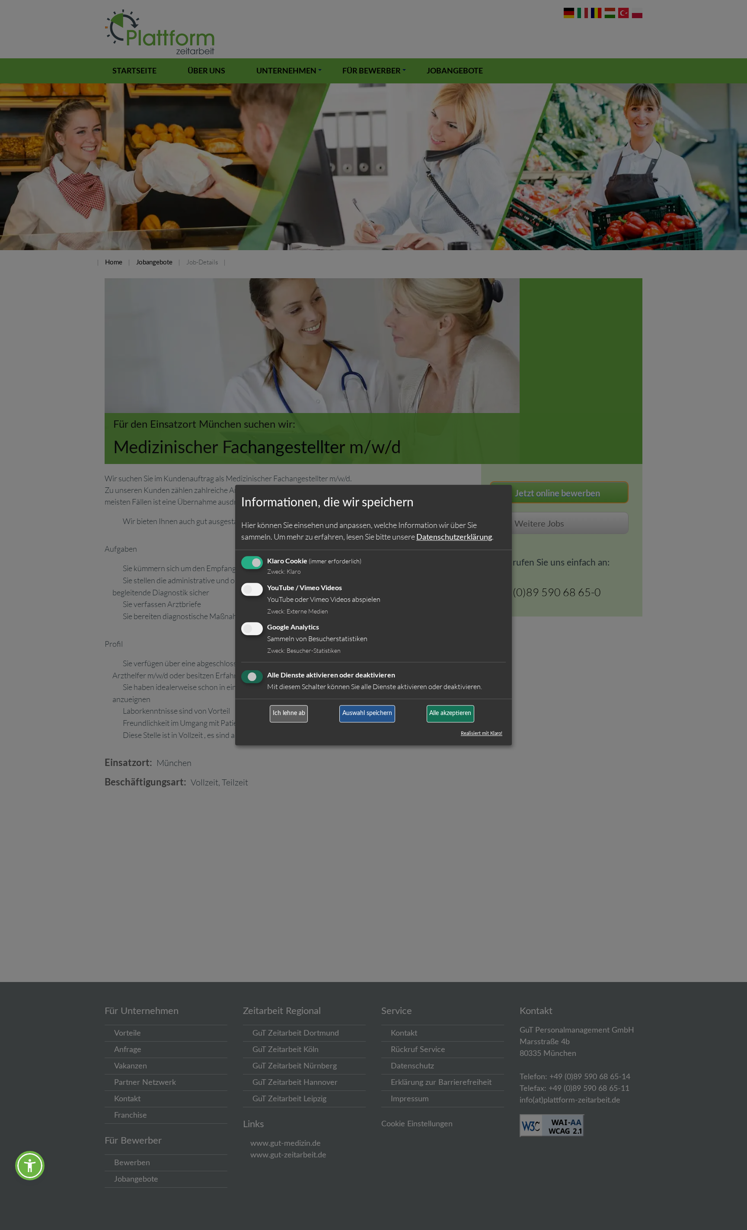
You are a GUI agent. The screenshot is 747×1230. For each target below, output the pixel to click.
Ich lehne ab (289, 714)
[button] (29, 1165)
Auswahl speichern (367, 714)
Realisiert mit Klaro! (481, 733)
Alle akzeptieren (450, 714)
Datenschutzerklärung (454, 537)
